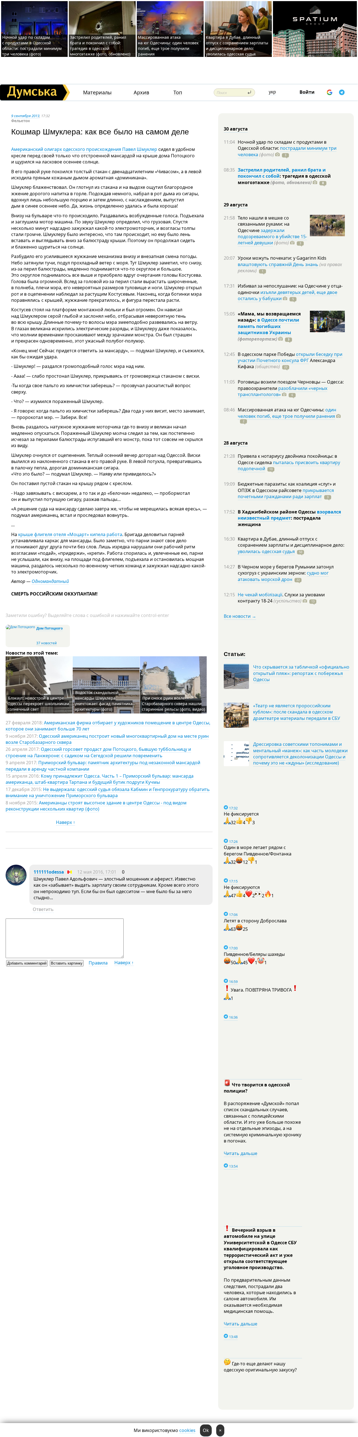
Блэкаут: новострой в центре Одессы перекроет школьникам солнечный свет (38, 703)
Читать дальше (240, 1153)
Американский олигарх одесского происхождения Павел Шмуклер (84, 149)
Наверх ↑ (65, 822)
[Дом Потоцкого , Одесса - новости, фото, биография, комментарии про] (20, 627)
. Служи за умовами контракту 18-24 (281, 598)
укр (272, 92)
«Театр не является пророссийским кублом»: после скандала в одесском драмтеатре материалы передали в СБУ (296, 712)
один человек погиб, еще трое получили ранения (287, 413)
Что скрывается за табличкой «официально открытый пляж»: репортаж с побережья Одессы (301, 673)
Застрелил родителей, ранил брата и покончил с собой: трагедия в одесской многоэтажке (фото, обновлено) (100, 46)
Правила (98, 963)
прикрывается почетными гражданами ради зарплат (286, 493)
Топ (177, 92)
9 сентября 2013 (25, 115)
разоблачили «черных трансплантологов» (282, 391)
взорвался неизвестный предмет (289, 515)
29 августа (236, 205)
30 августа (236, 129)
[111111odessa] (16, 884)
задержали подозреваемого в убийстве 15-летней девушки (272, 236)
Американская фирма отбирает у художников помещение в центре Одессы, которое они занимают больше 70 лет (108, 726)
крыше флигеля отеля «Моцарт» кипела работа (70, 534)
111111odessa (49, 872)
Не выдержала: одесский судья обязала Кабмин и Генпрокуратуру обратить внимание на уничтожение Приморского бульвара (108, 792)
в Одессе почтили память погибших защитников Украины (268, 326)
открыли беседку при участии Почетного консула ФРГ (290, 357)
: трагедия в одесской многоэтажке (284, 179)
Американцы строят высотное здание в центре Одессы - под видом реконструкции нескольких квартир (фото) (96, 806)
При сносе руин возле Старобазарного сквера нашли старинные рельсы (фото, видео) (173, 703)
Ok (206, 1430)
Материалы (97, 92)
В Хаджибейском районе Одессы (277, 512)
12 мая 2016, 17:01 (96, 872)
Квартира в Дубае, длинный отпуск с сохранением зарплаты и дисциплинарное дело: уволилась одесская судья (237, 46)
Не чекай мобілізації (260, 595)
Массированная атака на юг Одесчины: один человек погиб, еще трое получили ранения (168, 46)
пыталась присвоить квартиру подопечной (289, 465)
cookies (187, 1430)
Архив (141, 92)
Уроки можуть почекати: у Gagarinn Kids (282, 258)
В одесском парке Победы (267, 354)
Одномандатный (50, 581)
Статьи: (235, 654)
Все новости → (240, 616)
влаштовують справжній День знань (278, 264)
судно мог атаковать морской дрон (283, 576)
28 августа (236, 443)
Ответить (43, 909)
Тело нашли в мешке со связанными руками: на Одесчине (263, 224)
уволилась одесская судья (266, 551)
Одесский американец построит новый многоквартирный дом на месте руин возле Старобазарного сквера (107, 739)
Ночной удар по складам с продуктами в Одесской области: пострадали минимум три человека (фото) (32, 46)
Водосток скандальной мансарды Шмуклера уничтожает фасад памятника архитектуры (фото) (104, 701)
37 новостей (46, 643)
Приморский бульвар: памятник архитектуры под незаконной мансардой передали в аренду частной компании (103, 766)
